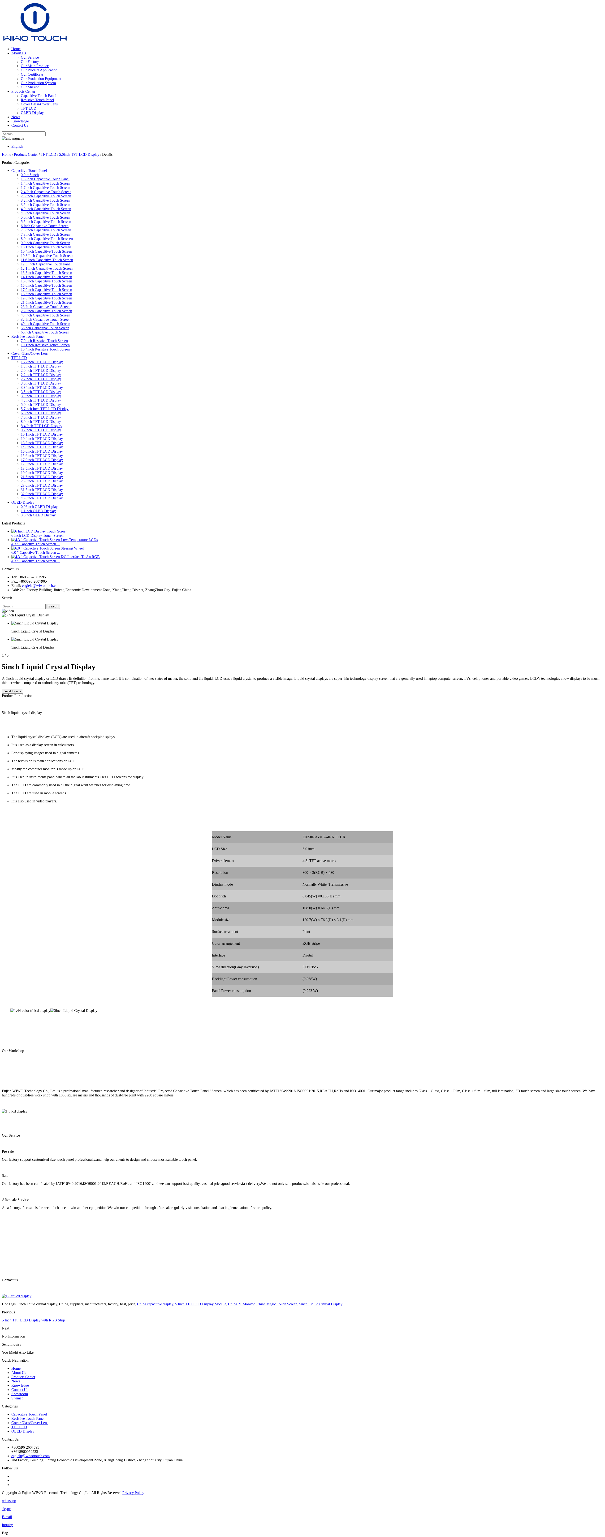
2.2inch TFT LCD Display (41, 375)
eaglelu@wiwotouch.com (41, 586)
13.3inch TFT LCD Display (42, 443)
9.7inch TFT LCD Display (41, 430)
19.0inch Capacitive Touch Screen (46, 298)
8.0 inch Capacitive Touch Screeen (47, 239)
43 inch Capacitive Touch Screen (45, 315)
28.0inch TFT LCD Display (42, 485)
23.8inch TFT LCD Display (42, 481)
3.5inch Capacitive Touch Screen (45, 205)
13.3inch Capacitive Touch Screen (46, 273)
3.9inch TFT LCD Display (41, 396)
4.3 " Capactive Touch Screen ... (35, 544)
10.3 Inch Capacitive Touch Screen (47, 256)
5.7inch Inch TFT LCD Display (45, 409)
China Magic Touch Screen (276, 1304)
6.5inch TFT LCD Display (41, 413)
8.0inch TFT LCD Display (41, 422)
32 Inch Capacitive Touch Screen (45, 319)
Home (16, 49)
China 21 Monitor (241, 1304)
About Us (18, 53)
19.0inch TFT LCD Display (42, 473)
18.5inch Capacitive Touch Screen (46, 294)
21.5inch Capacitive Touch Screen (46, 302)
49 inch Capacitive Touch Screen (45, 324)
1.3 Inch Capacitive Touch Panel (45, 179)
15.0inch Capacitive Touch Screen (46, 281)
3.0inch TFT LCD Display (41, 383)
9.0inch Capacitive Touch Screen (45, 243)
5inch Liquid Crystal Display (320, 1304)
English (17, 146)
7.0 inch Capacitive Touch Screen (46, 230)
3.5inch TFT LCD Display (41, 392)
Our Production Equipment (41, 79)
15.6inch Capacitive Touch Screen (46, 285)
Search (53, 606)
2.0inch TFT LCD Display (41, 370)
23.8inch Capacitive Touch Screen (46, 311)
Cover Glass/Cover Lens (39, 104)
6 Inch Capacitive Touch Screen (45, 226)
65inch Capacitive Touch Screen (45, 332)
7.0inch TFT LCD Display (41, 417)
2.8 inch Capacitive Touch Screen (46, 196)
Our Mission (30, 87)
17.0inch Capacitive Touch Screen (46, 290)
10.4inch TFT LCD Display (42, 439)
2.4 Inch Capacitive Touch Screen (46, 192)
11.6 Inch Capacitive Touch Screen (47, 260)
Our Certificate (32, 74)
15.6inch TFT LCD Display (42, 456)
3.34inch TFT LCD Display (42, 387)
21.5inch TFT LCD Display (42, 477)
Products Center (23, 91)
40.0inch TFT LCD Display (42, 498)
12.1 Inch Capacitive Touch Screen (47, 268)
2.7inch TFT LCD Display (41, 379)
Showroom (19, 1394)
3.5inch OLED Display (38, 515)
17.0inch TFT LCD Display (42, 460)
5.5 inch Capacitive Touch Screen (46, 222)
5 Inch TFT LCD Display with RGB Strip (33, 1320)
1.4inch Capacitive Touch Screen (45, 183)
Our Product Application (39, 70)
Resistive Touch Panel (37, 100)
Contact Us (19, 125)
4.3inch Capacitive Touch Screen (45, 213)
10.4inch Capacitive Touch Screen (46, 251)
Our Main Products (35, 66)
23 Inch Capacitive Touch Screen (45, 307)
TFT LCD (28, 108)
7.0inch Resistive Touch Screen (44, 341)
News (15, 117)
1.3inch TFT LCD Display (41, 366)
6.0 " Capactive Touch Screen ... (35, 552)
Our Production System (38, 83)
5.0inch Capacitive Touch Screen (45, 217)
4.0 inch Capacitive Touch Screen (46, 209)
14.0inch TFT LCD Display (42, 447)
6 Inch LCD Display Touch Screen (37, 535)
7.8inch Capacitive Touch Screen (45, 234)
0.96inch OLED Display (39, 507)
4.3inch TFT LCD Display (41, 400)
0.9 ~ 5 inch (30, 175)
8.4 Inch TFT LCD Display (41, 426)
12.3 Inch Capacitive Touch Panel (46, 264)
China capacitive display (155, 1304)
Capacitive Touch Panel (38, 96)
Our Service (30, 57)
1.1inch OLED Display (38, 511)
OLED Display (32, 113)
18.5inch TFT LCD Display (42, 468)
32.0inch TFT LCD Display (42, 494)
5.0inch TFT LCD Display (79, 154)
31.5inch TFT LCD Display (42, 490)
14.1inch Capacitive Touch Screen (46, 277)
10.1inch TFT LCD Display (42, 434)
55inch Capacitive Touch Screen (45, 328)
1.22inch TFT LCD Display (42, 362)
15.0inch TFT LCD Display (42, 451)
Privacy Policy (133, 1493)
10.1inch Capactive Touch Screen (46, 247)
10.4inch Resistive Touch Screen (45, 349)
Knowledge (20, 121)
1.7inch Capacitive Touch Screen (45, 188)
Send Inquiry (12, 691)
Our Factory (30, 62)
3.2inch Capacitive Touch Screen (45, 200)
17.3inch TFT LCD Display (42, 464)
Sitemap (17, 1398)
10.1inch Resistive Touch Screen (45, 345)
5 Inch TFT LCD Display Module (200, 1304)
